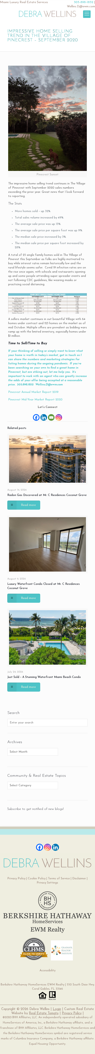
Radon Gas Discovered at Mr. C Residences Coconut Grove (47, 495)
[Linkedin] (43, 415)
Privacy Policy (16, 878)
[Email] (51, 415)
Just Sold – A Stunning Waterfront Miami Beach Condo (44, 677)
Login (57, 1009)
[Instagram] (58, 415)
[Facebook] (36, 415)
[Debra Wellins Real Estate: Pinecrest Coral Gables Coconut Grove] (47, 14)
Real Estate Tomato (44, 1013)
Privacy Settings (47, 882)
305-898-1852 (83, 2)
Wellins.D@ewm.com (81, 6)
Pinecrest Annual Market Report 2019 (33, 392)
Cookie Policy (37, 878)
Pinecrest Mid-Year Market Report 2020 (35, 399)
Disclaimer (79, 878)
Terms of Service (59, 878)
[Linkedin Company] (55, 847)
